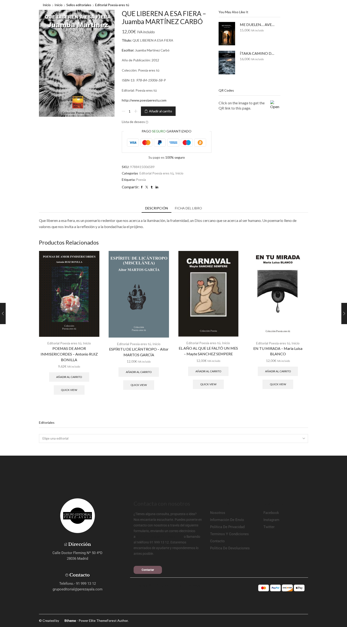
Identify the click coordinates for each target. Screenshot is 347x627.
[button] (148, 570)
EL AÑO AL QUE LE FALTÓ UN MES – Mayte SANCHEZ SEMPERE (208, 351)
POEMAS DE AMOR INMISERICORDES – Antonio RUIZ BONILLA (69, 354)
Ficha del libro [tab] (188, 208)
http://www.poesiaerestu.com (144, 100)
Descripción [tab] (156, 208)
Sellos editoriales (78, 5)
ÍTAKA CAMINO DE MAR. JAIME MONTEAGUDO (257, 53)
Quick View (69, 390)
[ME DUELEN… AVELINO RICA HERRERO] (227, 33)
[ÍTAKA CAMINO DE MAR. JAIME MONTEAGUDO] (227, 62)
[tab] (156, 208)
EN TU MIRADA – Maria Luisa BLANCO (277, 351)
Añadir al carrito (160, 111)
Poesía (141, 180)
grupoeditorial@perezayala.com (159, 536)
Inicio (47, 5)
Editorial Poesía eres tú (112, 5)
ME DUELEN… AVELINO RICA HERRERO (257, 24)
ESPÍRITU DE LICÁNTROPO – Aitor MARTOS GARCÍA (139, 352)
